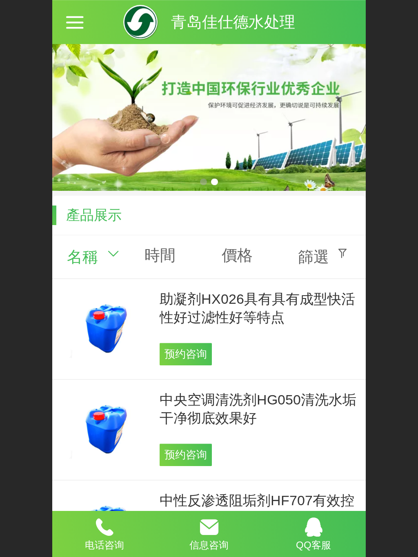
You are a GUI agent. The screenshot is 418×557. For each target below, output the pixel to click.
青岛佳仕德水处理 (233, 22)
